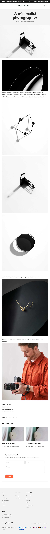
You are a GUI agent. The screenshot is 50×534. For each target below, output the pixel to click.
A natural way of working (9, 443)
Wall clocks (4, 498)
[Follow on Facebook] (3, 523)
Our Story (17, 496)
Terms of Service (34, 457)
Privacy (27, 507)
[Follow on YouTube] (12, 523)
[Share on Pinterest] (13, 417)
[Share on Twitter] (10, 417)
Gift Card (4, 505)
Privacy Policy (26, 457)
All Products (4, 496)
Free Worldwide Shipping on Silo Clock (36, 1)
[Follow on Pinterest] (9, 523)
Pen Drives (4, 502)
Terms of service (29, 505)
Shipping (28, 500)
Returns (27, 502)
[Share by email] (16, 417)
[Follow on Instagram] (6, 523)
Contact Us (28, 496)
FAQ (27, 498)
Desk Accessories (5, 500)
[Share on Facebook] (7, 417)
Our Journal (17, 498)
